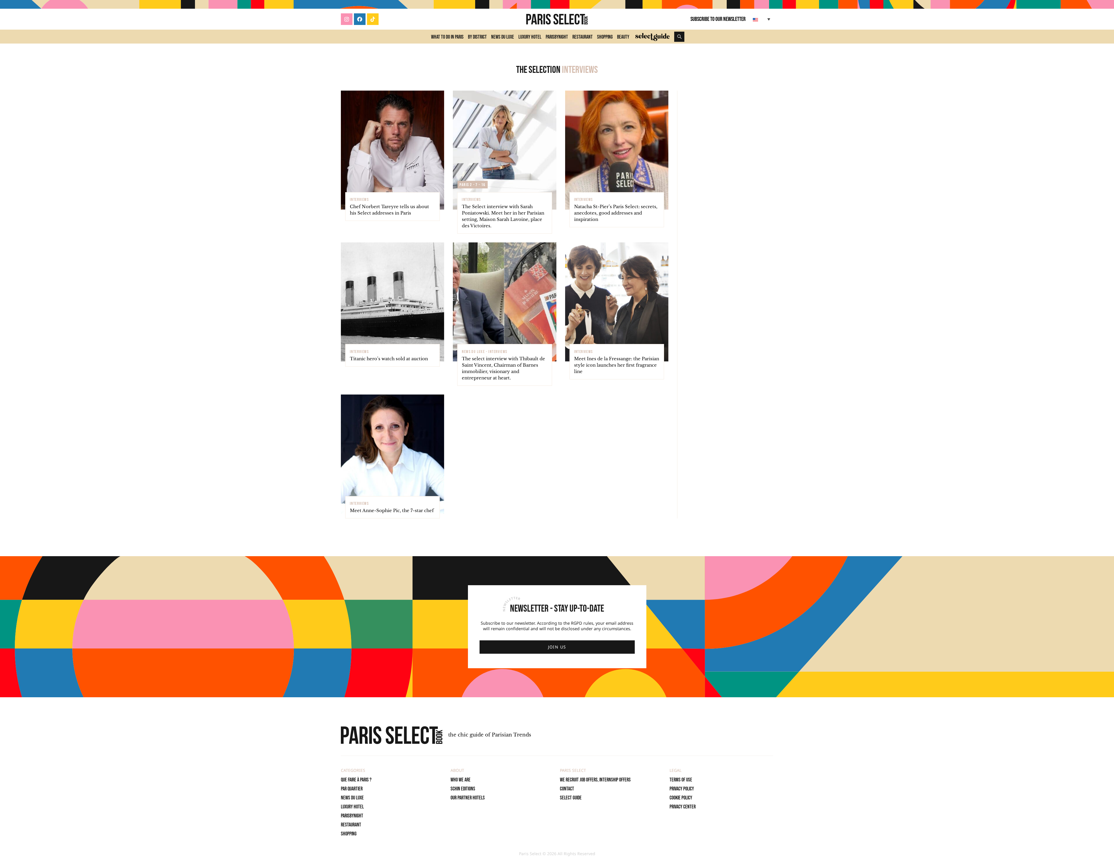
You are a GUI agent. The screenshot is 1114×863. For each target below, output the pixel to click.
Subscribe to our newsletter (718, 19)
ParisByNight (557, 37)
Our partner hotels (468, 798)
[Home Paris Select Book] (556, 19)
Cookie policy (681, 798)
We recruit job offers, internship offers (595, 780)
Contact (567, 789)
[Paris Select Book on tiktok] (373, 19)
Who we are (461, 780)
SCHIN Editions (463, 789)
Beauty (623, 37)
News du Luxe (502, 37)
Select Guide (571, 798)
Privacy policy (682, 789)
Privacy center (683, 807)
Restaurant (582, 37)
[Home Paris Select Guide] (652, 36)
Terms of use (681, 780)
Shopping (605, 37)
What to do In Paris (447, 37)
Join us (557, 647)
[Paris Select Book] (391, 735)
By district (477, 37)
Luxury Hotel (529, 37)
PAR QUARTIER (352, 789)
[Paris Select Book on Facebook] (360, 19)
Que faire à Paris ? (356, 780)
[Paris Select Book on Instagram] (346, 19)
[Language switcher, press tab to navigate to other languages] (762, 19)
